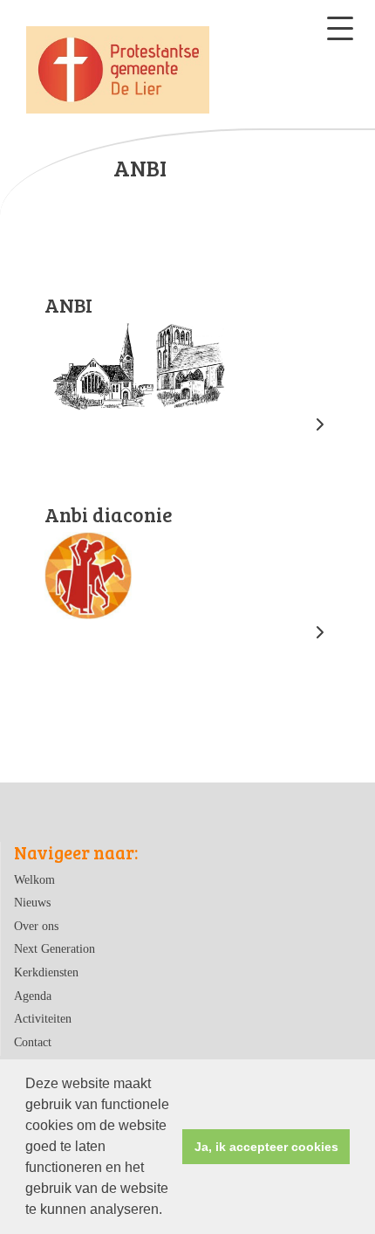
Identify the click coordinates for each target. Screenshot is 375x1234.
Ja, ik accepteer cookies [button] (266, 1147)
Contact (32, 1042)
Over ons (36, 926)
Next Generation (54, 948)
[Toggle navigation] (340, 28)
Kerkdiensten (46, 972)
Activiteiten (43, 1018)
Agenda (32, 996)
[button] (168, 1211)
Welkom (34, 879)
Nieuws (32, 902)
